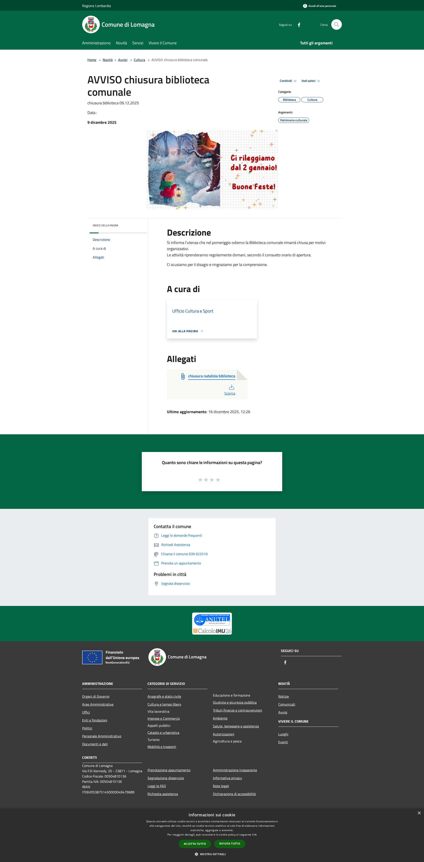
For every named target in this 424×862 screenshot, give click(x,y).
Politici (87, 728)
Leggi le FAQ (157, 786)
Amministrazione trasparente (235, 770)
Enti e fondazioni (94, 720)
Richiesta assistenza (163, 793)
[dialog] (212, 835)
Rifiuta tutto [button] (229, 843)
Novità (108, 59)
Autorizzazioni (223, 734)
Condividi (286, 80)
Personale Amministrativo (101, 736)
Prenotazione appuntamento (169, 770)
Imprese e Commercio (164, 718)
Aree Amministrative (98, 704)
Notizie (283, 696)
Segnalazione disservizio (166, 778)
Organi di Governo (95, 696)
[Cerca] (336, 24)
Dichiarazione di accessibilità (234, 793)
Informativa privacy (227, 778)
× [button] (419, 813)
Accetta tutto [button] (195, 844)
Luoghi (283, 734)
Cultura (139, 59)
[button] (212, 854)
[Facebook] (297, 24)
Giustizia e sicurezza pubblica (235, 702)
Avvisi (122, 59)
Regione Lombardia (96, 5)
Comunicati (286, 704)
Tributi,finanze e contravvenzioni (237, 710)
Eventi (283, 742)
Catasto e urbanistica (163, 732)
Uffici (86, 712)
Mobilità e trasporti (162, 746)
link (254, 834)
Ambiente (220, 718)
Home (91, 59)
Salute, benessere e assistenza (236, 726)
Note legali (221, 786)
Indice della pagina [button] (105, 225)
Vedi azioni (308, 80)
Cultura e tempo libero (164, 704)
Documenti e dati (95, 744)
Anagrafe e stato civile (164, 696)
